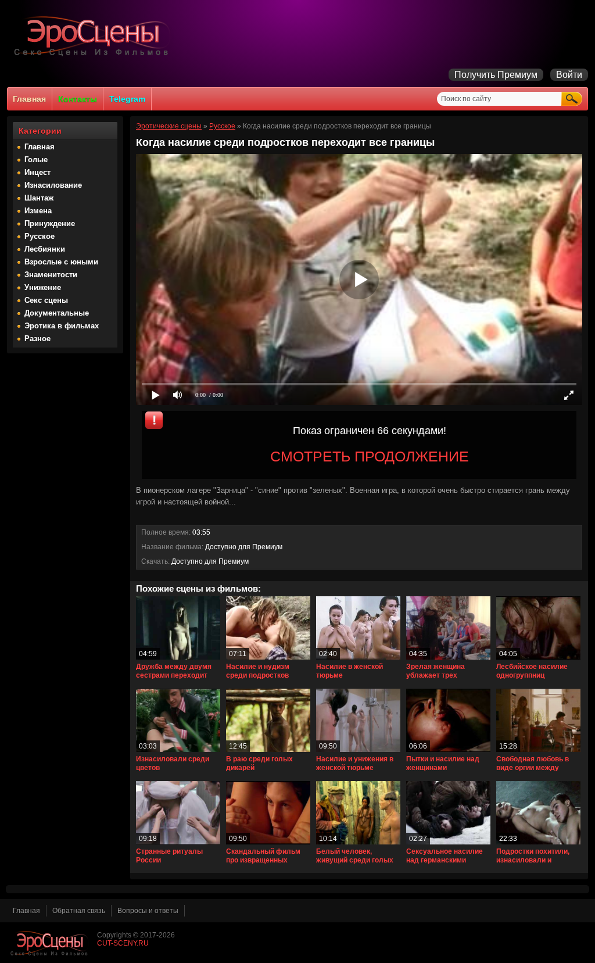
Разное (37, 338)
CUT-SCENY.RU (123, 943)
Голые (36, 159)
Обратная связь (78, 911)
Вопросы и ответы (147, 911)
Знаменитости (50, 274)
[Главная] (94, 56)
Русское (39, 236)
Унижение (42, 287)
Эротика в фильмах (61, 325)
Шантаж (38, 198)
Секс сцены (46, 300)
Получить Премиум (495, 75)
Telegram (127, 98)
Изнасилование (53, 185)
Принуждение (49, 223)
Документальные (56, 313)
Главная (29, 98)
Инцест (37, 172)
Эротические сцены (169, 126)
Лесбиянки (44, 249)
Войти (569, 75)
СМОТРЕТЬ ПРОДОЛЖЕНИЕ (369, 456)
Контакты (77, 98)
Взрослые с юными (61, 261)
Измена (38, 210)
